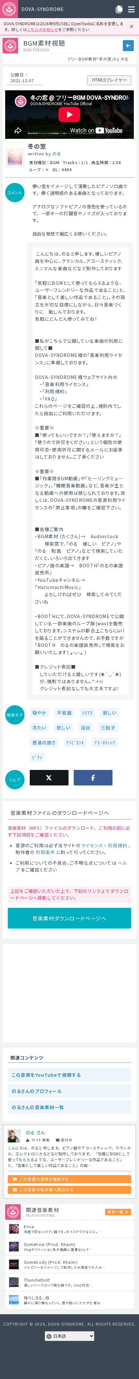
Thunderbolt (37, 1280)
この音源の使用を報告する (44, 1179)
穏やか (39, 712)
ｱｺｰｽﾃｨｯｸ (104, 742)
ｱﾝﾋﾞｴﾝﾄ (75, 742)
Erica (29, 1226)
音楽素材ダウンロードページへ (69, 918)
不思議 (64, 712)
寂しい (109, 712)
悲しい (63, 727)
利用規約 (117, 845)
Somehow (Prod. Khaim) (50, 1244)
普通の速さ (44, 742)
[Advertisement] (69, 993)
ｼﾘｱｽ (87, 712)
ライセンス (92, 845)
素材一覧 (115, 1211)
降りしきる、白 (36, 1297)
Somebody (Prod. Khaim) (51, 1262)
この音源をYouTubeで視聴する (46, 1075)
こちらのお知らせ (42, 29)
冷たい (39, 727)
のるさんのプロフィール (37, 1091)
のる (56, 153)
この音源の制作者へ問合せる (47, 1189)
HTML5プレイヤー (109, 80)
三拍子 (108, 727)
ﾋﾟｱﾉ (37, 757)
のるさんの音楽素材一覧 (38, 1107)
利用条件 (45, 852)
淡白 (86, 727)
